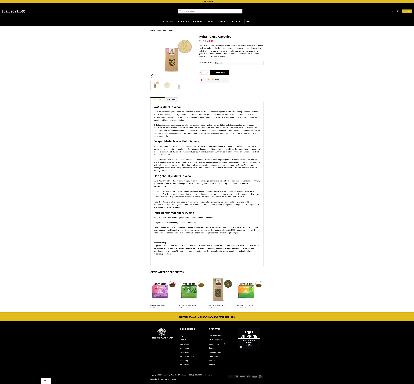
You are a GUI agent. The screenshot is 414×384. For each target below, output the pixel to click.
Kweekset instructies (216, 352)
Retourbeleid (184, 352)
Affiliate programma (216, 340)
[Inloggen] (393, 11)
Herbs (171, 30)
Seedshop (222, 22)
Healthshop (236, 22)
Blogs (249, 22)
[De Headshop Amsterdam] (13, 11)
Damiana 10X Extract (157, 305)
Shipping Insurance (187, 356)
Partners (212, 365)
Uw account (184, 365)
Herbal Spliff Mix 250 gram (217, 305)
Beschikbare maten (205, 63)
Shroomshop (182, 22)
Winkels (212, 361)
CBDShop (210, 22)
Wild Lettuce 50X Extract (187, 305)
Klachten (183, 340)
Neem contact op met (217, 344)
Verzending (184, 361)
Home (152, 30)
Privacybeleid (154, 379)
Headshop (197, 22)
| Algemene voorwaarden (168, 379)
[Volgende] (192, 56)
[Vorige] (154, 56)
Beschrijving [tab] (157, 100)
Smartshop (167, 22)
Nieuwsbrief (213, 356)
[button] (398, 11)
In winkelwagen (220, 72)
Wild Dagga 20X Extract (245, 305)
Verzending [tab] (171, 100)
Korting (211, 348)
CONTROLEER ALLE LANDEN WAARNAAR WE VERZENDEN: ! (207, 317)
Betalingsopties (185, 348)
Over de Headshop (216, 336)
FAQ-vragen (184, 344)
